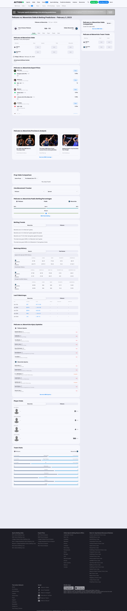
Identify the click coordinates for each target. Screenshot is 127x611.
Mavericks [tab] (30, 225)
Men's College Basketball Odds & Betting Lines (23, 541)
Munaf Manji (42, 152)
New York (66, 537)
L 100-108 (38, 307)
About (13, 587)
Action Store (15, 595)
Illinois (65, 552)
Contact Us (14, 606)
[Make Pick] (17, 75)
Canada (65, 567)
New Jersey (66, 547)
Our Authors (15, 589)
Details (33, 33)
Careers (14, 593)
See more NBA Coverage (45, 157)
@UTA (27, 307)
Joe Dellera (19, 102)
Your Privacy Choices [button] (17, 608)
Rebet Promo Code (94, 575)
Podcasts (14, 602)
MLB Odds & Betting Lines (18, 545)
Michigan (66, 554)
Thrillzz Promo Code (94, 579)
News (39, 33)
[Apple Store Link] (69, 588)
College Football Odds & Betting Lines (21, 539)
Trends (53, 33)
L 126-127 (38, 313)
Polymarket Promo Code (95, 541)
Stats (58, 33)
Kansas (65, 560)
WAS (27, 313)
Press (13, 597)
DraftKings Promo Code (95, 554)
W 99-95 (38, 310)
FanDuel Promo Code (95, 556)
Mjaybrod (19, 89)
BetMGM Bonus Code (95, 537)
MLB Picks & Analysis (43, 543)
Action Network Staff (21, 152)
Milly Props (19, 70)
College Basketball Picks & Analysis (46, 541)
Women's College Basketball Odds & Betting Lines (24, 543)
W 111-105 (38, 304)
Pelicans (20, 201)
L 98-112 (38, 316)
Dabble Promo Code (94, 569)
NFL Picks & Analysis (43, 535)
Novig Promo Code (94, 547)
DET (27, 304)
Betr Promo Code (94, 573)
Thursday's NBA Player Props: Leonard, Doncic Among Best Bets (47, 149)
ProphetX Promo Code (95, 552)
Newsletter (14, 604)
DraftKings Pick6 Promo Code (97, 567)
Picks (43, 33)
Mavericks (74, 201)
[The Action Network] (19, 2)
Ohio (65, 556)
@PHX (27, 310)
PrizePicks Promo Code (95, 582)
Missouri (66, 564)
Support (14, 599)
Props (48, 33)
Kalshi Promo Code (94, 545)
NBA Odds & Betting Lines (18, 537)
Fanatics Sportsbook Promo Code (98, 535)
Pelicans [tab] (62, 225)
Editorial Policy (15, 591)
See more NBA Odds (97, 28)
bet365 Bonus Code (94, 539)
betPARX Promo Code (95, 560)
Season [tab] (30, 251)
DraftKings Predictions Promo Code (98, 550)
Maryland (66, 541)
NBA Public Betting (45, 215)
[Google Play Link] (80, 588)
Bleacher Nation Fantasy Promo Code (99, 571)
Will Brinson (19, 79)
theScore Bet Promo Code (96, 558)
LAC (27, 316)
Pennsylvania (67, 550)
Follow (75, 70)
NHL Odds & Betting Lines (18, 547)
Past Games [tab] (62, 251)
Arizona (65, 543)
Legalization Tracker (68, 535)
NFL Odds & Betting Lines (18, 535)
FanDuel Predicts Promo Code (97, 543)
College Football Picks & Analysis (45, 539)
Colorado (66, 545)
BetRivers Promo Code (95, 564)
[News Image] (26, 140)
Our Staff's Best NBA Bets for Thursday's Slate (24, 149)
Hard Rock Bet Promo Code (96, 562)
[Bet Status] (15, 74)
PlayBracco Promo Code (95, 577)
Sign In (111, 2)
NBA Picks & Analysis (43, 537)
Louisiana (66, 539)
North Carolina (67, 562)
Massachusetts (67, 558)
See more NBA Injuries (45, 394)
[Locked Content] (46, 213)
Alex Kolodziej (65, 152)
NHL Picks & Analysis (43, 545)
